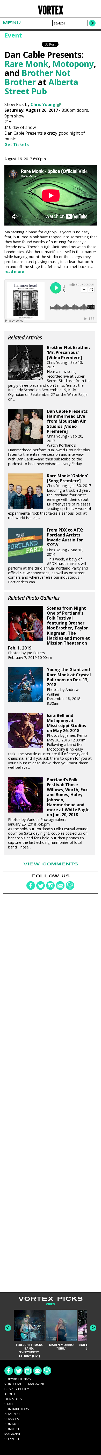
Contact (11, 1424)
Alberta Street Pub (41, 86)
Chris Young (43, 104)
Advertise (12, 1414)
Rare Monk (26, 63)
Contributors (16, 1409)
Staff (8, 1404)
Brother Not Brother (37, 77)
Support (11, 1439)
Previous (8, 1328)
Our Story (13, 1399)
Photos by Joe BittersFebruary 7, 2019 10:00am (49, 633)
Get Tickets (16, 144)
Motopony (73, 63)
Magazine (12, 1434)
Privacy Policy (16, 1389)
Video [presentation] (50, 1304)
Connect (11, 1429)
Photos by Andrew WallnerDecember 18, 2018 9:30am (69, 686)
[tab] (50, 1304)
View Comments (50, 864)
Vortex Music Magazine (24, 1384)
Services (11, 1419)
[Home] (50, 14)
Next (93, 1328)
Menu (12, 23)
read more (14, 271)
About (9, 1394)
